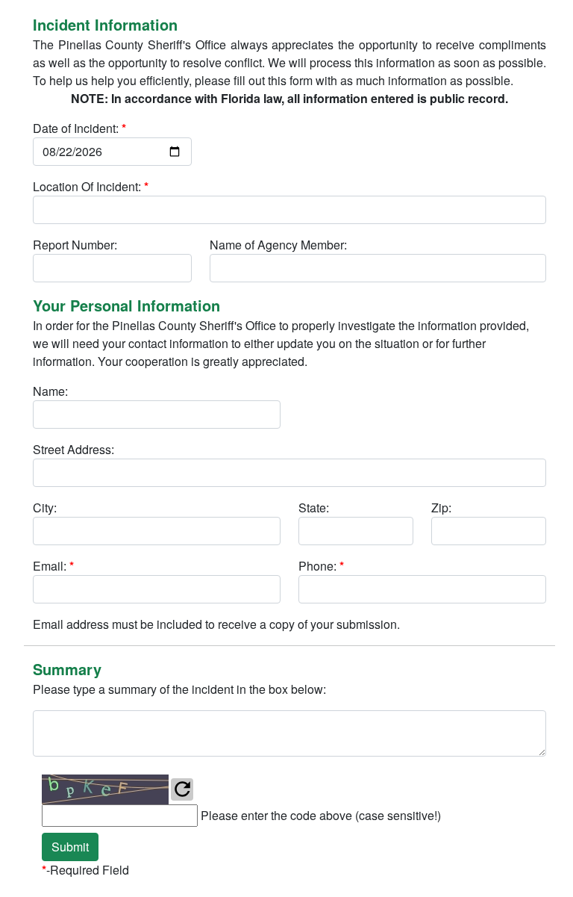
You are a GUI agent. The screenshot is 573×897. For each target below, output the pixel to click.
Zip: (441, 507)
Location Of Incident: (90, 186)
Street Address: (73, 449)
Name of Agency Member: (278, 244)
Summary (67, 669)
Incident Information (105, 24)
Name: (50, 391)
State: (313, 507)
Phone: (321, 565)
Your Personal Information (126, 305)
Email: (53, 565)
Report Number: (75, 244)
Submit (70, 846)
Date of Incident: (79, 128)
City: (45, 507)
